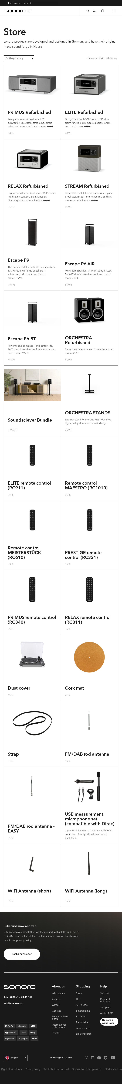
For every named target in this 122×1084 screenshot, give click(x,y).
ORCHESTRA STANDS (87, 413)
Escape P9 (18, 260)
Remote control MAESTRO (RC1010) (86, 485)
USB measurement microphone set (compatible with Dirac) (89, 819)
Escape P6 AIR (80, 264)
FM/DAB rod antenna (87, 754)
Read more (32, 817)
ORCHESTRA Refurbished (78, 340)
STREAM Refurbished (87, 186)
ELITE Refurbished (84, 113)
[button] (88, 11)
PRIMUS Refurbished (29, 113)
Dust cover (19, 688)
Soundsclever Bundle (30, 420)
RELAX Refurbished (28, 186)
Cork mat (74, 688)
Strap (13, 754)
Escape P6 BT (22, 339)
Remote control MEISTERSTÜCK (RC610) (24, 553)
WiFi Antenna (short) (29, 891)
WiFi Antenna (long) (86, 891)
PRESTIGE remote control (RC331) (83, 555)
